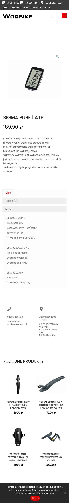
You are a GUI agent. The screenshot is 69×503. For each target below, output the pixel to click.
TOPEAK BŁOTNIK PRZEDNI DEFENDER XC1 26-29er (51, 457)
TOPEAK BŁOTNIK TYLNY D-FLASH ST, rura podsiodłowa (18, 405)
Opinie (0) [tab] (11, 201)
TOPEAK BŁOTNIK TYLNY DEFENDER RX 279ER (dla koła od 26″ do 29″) (51, 405)
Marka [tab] (9, 209)
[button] (57, 55)
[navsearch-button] (64, 15)
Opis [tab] (8, 192)
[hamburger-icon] (55, 16)
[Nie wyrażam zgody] (65, 492)
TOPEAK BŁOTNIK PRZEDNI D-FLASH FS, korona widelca (18, 457)
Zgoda (35, 498)
